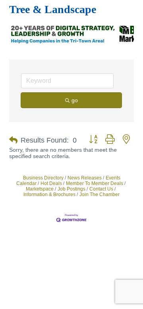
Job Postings (71, 189)
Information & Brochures (49, 194)
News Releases (85, 178)
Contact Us (101, 189)
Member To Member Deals (94, 183)
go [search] (75, 100)
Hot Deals (51, 183)
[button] (13, 140)
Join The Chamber (99, 194)
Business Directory (43, 178)
